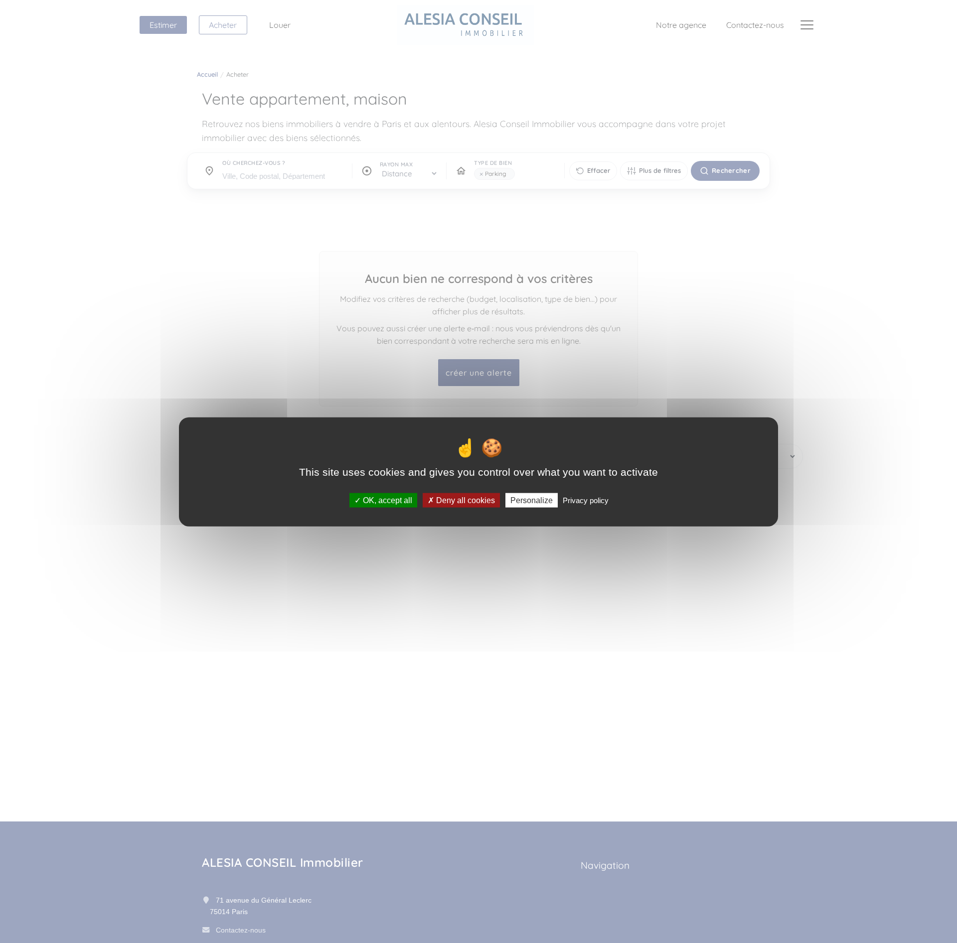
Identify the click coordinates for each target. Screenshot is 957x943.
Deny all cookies (464, 500)
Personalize (531, 500)
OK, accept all (386, 500)
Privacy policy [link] (586, 500)
